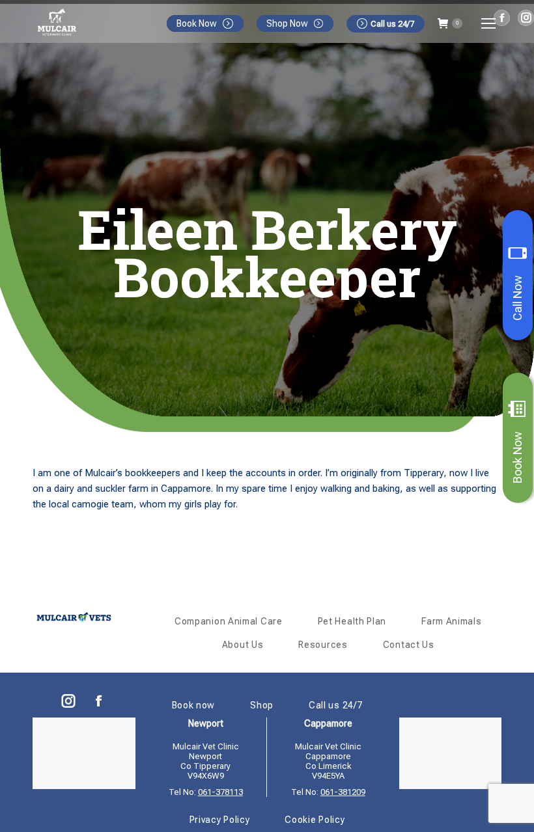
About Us (243, 644)
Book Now (517, 457)
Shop (262, 705)
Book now (194, 705)
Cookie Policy (314, 819)
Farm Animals (451, 621)
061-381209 (342, 792)
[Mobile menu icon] (488, 23)
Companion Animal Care (229, 621)
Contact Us (408, 644)
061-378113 (220, 792)
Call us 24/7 (392, 24)
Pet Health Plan (352, 621)
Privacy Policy (220, 819)
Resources (322, 644)
